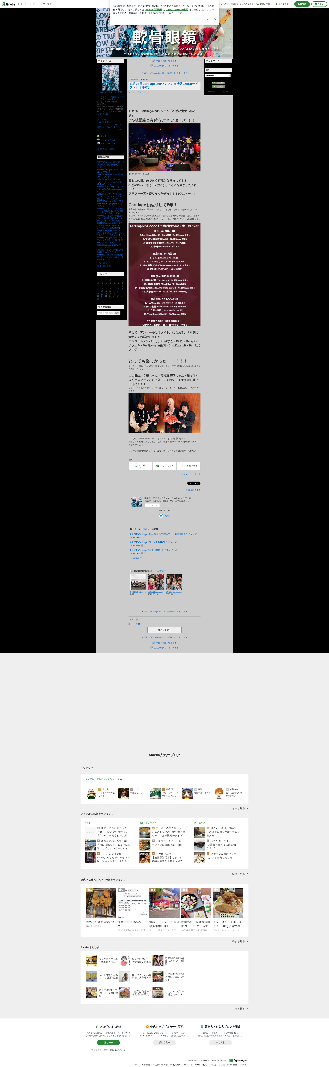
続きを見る (105, 114)
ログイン (319, 4)
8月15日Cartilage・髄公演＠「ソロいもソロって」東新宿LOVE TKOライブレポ (110, 181)
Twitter (167, 516)
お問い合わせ (161, 1064)
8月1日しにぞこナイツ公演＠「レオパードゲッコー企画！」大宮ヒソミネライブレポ (110, 196)
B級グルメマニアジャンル (99, 779)
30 (98, 298)
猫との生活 (199, 823)
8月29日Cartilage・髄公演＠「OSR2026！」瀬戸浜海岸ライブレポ (110, 164)
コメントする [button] (167, 466)
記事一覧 (171, 73)
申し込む (220, 1042)
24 (102, 296)
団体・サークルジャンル (107, 127)
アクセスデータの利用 (196, 1064)
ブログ (140, 92)
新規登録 (302, 4)
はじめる (108, 1042)
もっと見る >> (136, 558)
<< (107, 280)
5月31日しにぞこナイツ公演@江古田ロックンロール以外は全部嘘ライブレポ (110, 257)
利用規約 (177, 1064)
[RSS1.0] (218, 83)
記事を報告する (193, 490)
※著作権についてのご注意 (218, 91)
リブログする (191, 466)
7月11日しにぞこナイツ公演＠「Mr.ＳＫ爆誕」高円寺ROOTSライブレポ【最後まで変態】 (110, 210)
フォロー (153, 505)
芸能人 (118, 779)
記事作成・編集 (106, 148)
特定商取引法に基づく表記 (224, 1064)
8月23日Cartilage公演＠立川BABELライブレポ (153, 542)
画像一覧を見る (104, 266)
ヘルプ (245, 1064)
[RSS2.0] (218, 86)
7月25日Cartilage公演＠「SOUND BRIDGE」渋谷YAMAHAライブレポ (110, 203)
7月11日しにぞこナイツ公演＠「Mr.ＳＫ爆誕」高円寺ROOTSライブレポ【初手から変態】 (110, 218)
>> (114, 280)
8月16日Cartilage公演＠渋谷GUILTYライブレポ (153, 550)
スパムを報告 (144, 1064)
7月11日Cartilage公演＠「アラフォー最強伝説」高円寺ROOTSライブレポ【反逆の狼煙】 (110, 225)
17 (102, 294)
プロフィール (105, 92)
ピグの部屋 (117, 92)
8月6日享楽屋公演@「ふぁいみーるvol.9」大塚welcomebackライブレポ (110, 188)
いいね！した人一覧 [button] (191, 474)
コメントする (164, 630)
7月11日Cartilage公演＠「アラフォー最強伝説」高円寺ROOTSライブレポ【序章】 (110, 240)
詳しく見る (164, 1042)
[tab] (99, 779)
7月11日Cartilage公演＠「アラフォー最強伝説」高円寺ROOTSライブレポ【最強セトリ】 (110, 232)
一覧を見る (102, 263)
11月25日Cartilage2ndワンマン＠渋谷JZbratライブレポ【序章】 (163, 85)
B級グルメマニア (148, 823)
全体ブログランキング (106, 122)
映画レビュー (91, 823)
